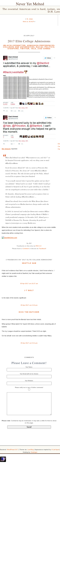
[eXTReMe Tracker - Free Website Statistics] (3, 461)
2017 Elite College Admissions (29, 41)
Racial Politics (45, 47)
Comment (26, 248)
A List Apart (55, 449)
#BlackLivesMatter (14, 45)
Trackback (42, 248)
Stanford (13, 48)
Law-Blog (30, 449)
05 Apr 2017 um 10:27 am (29, 283)
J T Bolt (29, 290)
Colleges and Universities (19, 47)
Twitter (24, 48)
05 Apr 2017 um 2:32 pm (29, 305)
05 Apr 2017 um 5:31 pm (29, 343)
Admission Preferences (40, 45)
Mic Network (6, 149)
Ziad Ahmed (44, 48)
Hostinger (34, 452)
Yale (33, 48)
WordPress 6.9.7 (12, 449)
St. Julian (30, 19)
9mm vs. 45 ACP (28, 21)
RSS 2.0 (38, 246)
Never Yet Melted (30, 3)
